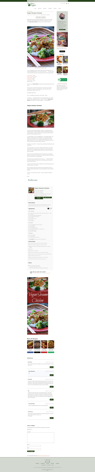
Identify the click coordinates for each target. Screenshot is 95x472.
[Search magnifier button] (67, 0)
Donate (47, 463)
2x (49, 208)
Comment (29, 431)
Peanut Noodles (29, 80)
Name (28, 444)
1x (48, 208)
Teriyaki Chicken (29, 77)
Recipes (37, 463)
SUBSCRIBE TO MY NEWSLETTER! (62, 83)
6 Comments (48, 14)
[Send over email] (51, 352)
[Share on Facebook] (30, 352)
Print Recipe (43, 17)
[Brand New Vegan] (32, 6)
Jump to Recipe (38, 17)
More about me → (62, 29)
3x (51, 208)
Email (28, 447)
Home (28, 11)
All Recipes (30, 11)
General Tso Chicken (30, 76)
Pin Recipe (48, 197)
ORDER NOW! (62, 51)
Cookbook (43, 463)
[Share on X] (37, 352)
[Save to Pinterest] (44, 352)
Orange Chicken (29, 75)
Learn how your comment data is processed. (44, 455)
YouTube (57, 463)
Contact (52, 463)
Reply (52, 367)
